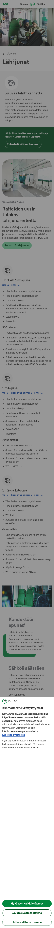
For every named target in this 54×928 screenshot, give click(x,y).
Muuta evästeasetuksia (27, 913)
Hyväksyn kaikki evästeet (27, 903)
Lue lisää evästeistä (13, 734)
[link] (4, 701)
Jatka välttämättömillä (27, 922)
